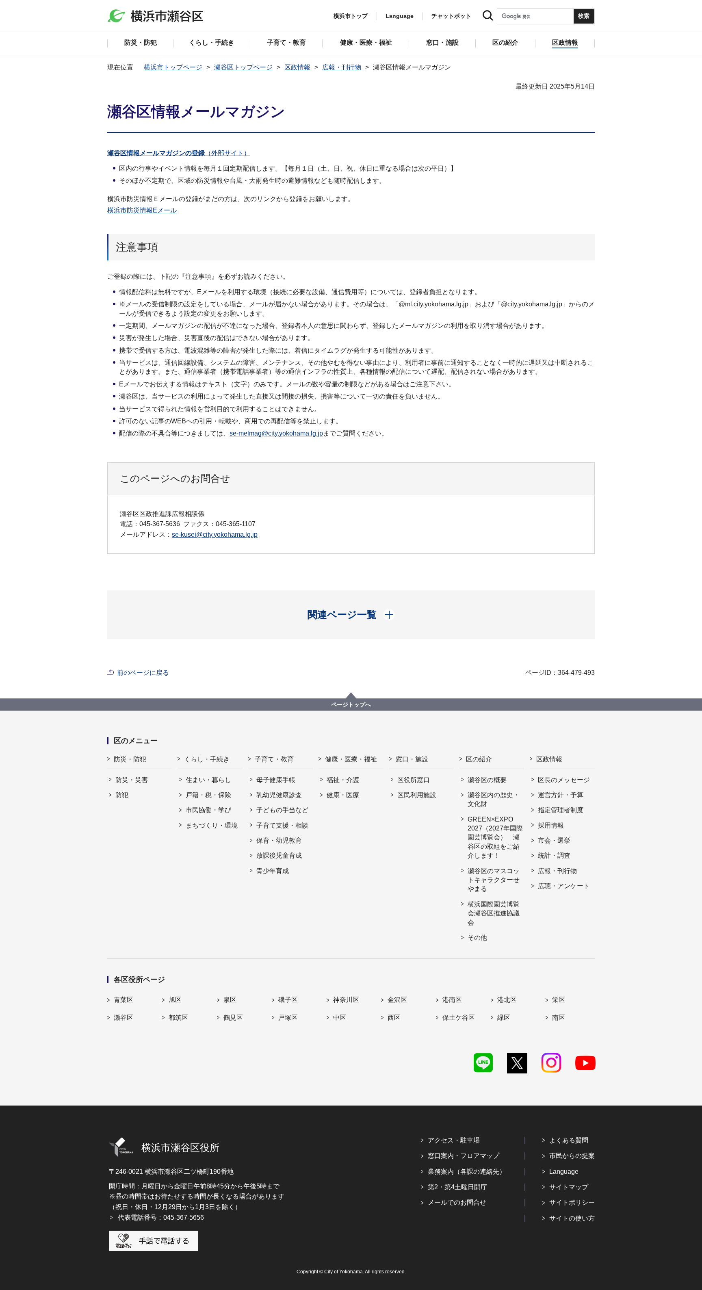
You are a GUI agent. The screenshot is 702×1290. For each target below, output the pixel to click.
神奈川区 (346, 999)
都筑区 (178, 1017)
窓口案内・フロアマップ (463, 1155)
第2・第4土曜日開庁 (457, 1187)
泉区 (229, 999)
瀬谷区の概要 (487, 779)
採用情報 (551, 825)
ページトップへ (351, 704)
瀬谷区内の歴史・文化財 (494, 799)
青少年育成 (272, 870)
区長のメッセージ (564, 779)
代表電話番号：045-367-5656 (161, 1217)
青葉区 (123, 999)
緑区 (503, 1017)
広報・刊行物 (341, 67)
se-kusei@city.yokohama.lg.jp (215, 534)
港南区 (452, 999)
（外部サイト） (178, 153)
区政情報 (297, 67)
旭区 (175, 999)
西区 (394, 1017)
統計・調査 (554, 855)
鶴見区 (233, 1017)
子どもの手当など (282, 810)
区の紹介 (479, 759)
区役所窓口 (413, 779)
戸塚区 (288, 1017)
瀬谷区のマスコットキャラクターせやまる (494, 880)
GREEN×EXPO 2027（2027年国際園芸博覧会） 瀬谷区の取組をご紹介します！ (495, 837)
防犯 (121, 794)
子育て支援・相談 (282, 825)
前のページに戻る (143, 672)
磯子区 (288, 999)
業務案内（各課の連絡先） (467, 1171)
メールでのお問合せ (457, 1202)
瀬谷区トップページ (243, 67)
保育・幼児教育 (279, 840)
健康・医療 (343, 794)
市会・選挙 (554, 840)
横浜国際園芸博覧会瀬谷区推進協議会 (494, 913)
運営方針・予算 (560, 794)
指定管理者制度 (560, 810)
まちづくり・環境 (212, 825)
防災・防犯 (130, 759)
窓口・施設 (412, 759)
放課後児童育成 (279, 855)
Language (563, 1171)
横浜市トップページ (173, 67)
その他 (477, 937)
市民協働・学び (208, 810)
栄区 (558, 999)
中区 (339, 1017)
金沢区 (397, 999)
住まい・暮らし (208, 779)
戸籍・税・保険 (208, 794)
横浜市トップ (351, 16)
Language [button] (400, 16)
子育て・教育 (274, 759)
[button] (351, 614)
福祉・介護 (343, 779)
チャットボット (451, 16)
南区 (558, 1017)
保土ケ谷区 (458, 1017)
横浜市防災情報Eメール (142, 210)
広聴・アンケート (564, 885)
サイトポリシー (572, 1202)
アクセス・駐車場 (454, 1140)
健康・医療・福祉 (351, 759)
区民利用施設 (416, 794)
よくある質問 (568, 1140)
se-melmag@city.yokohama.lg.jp (276, 433)
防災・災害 (131, 779)
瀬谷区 (123, 1017)
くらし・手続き (207, 759)
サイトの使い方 (572, 1218)
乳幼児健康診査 (279, 794)
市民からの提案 (572, 1155)
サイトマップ (568, 1187)
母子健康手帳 (275, 779)
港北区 (507, 999)
